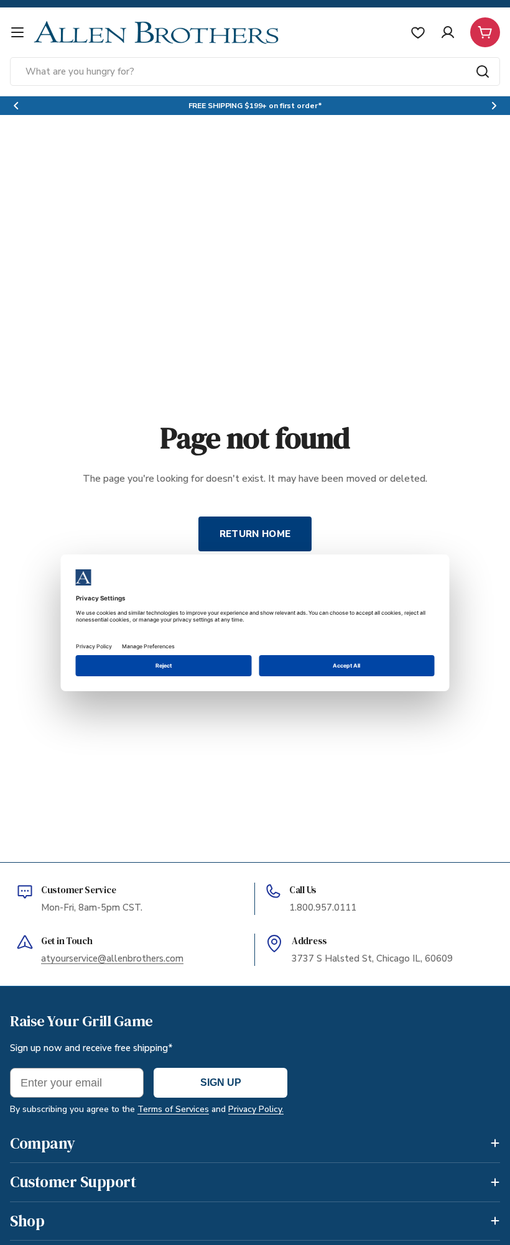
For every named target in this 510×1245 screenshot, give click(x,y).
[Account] (447, 32)
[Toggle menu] (17, 32)
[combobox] (255, 71)
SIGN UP (220, 1082)
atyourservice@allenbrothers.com (112, 958)
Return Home (255, 534)
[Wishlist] (417, 32)
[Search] (482, 71)
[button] (16, 105)
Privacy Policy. (256, 1109)
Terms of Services (173, 1109)
